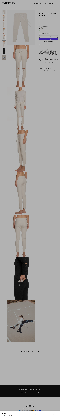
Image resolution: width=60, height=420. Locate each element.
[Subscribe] (53, 415)
